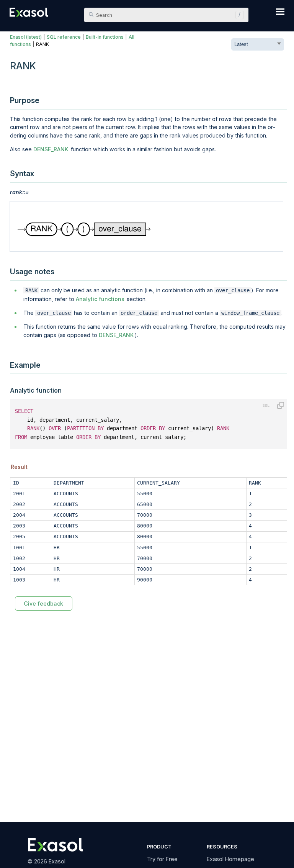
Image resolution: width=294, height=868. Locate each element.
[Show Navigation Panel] (280, 11)
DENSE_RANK (51, 149)
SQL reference (64, 37)
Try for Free (162, 859)
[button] (237, 15)
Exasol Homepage (230, 859)
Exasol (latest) (26, 37)
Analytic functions (100, 299)
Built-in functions (105, 37)
